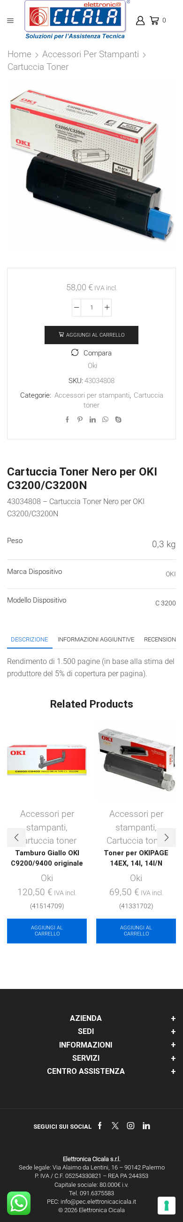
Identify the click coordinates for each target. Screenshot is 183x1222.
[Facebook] (67, 419)
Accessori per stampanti (90, 54)
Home (19, 54)
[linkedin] (92, 419)
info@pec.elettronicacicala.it (98, 1201)
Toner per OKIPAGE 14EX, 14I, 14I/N (136, 858)
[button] (16, 837)
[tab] (29, 639)
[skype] (117, 419)
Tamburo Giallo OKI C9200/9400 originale (47, 858)
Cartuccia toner (38, 66)
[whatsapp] (105, 419)
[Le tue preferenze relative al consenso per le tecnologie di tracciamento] (166, 1205)
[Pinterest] (80, 419)
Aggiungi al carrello (95, 335)
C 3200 (165, 603)
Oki (92, 366)
